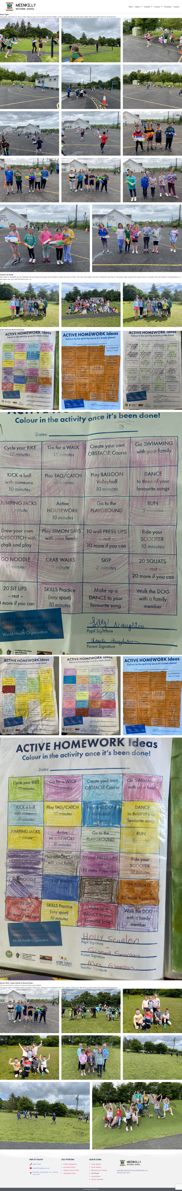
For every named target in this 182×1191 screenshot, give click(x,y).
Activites (147, 6)
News (131, 6)
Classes (157, 6)
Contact (176, 6)
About (137, 6)
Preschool (167, 6)
